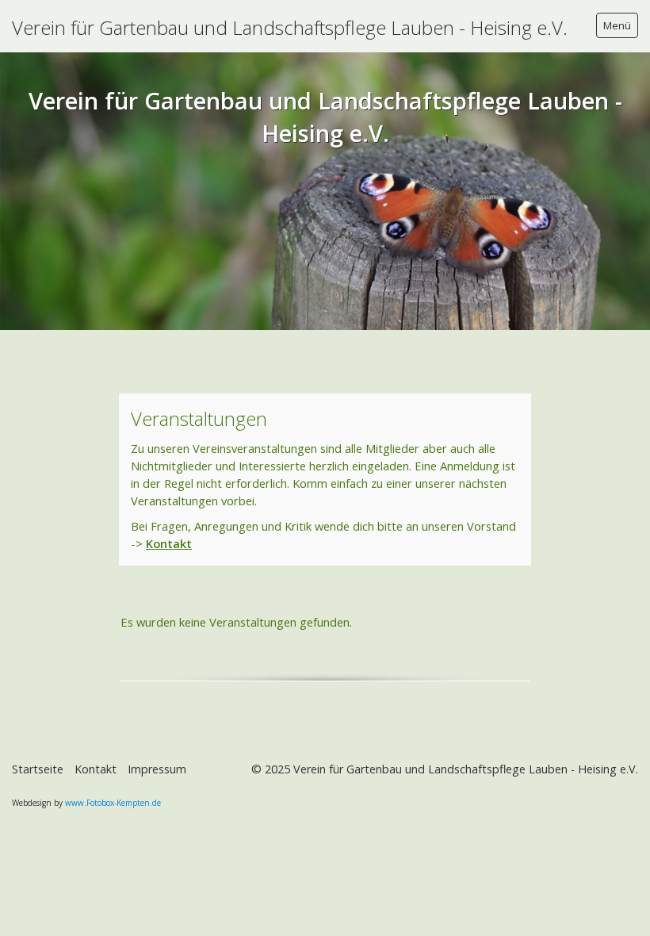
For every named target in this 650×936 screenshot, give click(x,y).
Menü (617, 25)
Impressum (157, 769)
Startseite (37, 769)
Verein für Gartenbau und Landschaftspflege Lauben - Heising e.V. (290, 27)
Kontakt (169, 543)
